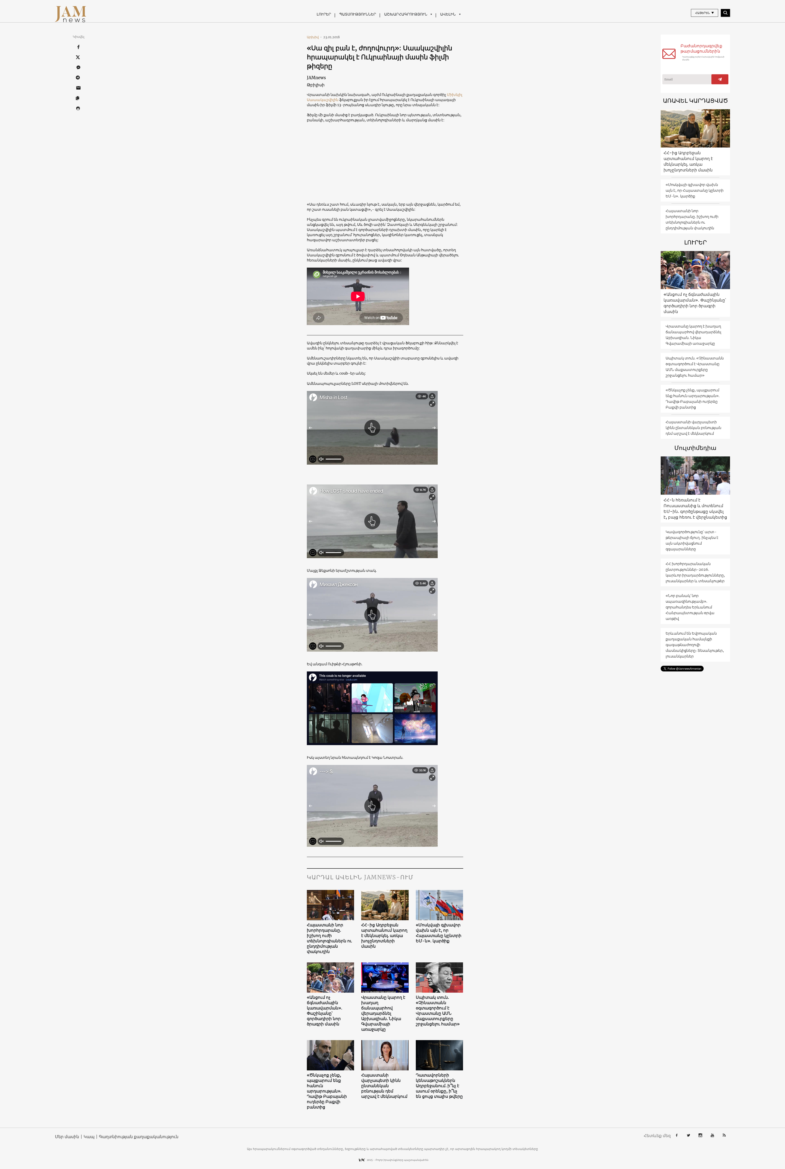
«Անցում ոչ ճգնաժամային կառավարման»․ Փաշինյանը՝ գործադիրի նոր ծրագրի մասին (324, 1010)
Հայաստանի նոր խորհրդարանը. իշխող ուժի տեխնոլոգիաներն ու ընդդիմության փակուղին (329, 938)
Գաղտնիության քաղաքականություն (138, 1137)
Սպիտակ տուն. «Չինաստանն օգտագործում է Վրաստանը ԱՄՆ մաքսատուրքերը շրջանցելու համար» (438, 1010)
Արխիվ (314, 37)
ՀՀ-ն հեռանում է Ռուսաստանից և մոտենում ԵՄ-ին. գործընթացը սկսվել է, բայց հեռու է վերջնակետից (695, 508)
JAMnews (316, 77)
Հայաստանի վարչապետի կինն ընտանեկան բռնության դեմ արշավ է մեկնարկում (384, 1085)
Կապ (89, 1137)
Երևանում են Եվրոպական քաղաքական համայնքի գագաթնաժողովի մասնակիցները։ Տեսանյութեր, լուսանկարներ (695, 645)
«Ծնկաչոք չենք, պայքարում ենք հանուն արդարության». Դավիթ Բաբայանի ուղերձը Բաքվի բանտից (327, 1090)
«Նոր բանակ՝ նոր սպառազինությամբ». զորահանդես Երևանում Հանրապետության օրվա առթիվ (690, 607)
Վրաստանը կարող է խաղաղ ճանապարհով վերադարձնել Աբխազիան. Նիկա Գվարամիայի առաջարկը (383, 1013)
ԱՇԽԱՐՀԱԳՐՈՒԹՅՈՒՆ (405, 14)
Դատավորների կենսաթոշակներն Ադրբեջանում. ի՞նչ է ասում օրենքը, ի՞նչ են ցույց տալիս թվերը (439, 1085)
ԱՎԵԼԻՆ (448, 14)
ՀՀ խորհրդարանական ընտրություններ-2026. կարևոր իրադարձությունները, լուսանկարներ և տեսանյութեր (695, 572)
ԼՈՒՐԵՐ (324, 14)
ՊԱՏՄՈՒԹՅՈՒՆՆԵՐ (357, 14)
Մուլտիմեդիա (695, 448)
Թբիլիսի (316, 84)
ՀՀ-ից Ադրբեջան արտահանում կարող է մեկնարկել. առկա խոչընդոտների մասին (384, 935)
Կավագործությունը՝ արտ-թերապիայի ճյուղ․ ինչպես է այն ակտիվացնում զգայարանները (692, 540)
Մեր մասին (67, 1137)
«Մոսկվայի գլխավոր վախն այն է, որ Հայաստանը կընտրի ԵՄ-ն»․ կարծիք (438, 932)
